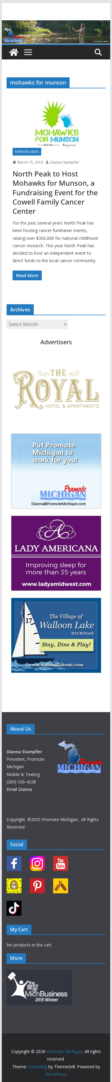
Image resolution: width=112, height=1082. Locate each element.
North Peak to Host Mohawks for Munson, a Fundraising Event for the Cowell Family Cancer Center (55, 192)
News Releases (27, 152)
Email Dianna (19, 789)
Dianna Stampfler (64, 162)
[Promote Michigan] (56, 24)
